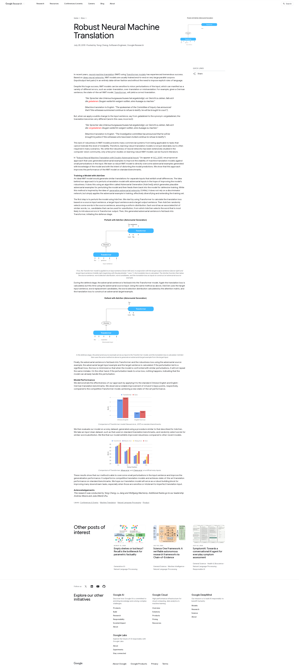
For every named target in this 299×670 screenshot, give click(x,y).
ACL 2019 (157, 157)
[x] (86, 586)
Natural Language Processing (129, 503)
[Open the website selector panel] (23, 4)
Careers (91, 4)
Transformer (120, 92)
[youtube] (98, 586)
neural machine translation (101, 74)
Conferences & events (73, 4)
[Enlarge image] (223, 45)
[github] (104, 586)
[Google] (78, 663)
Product (146, 503)
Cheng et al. (137, 470)
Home (76, 18)
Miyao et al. (125, 470)
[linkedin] (92, 586)
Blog (102, 4)
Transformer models (136, 74)
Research (40, 4)
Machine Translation (108, 503)
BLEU (156, 386)
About (112, 4)
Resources (54, 4)
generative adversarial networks (124, 190)
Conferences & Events (89, 503)
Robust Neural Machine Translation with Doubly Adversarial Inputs (108, 157)
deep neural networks (93, 77)
